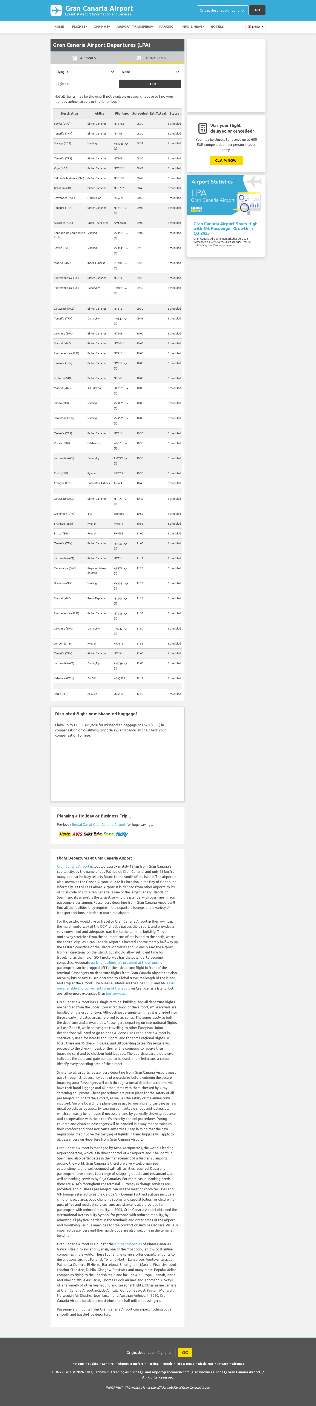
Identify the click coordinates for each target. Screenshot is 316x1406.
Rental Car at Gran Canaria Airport (99, 824)
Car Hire (101, 26)
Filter (150, 84)
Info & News (192, 26)
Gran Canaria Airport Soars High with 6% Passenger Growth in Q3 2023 (225, 228)
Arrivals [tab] (87, 58)
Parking (166, 26)
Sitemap (238, 1363)
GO (257, 10)
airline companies (128, 1244)
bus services (115, 993)
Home (59, 26)
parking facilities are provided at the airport (125, 962)
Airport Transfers (134, 26)
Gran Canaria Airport (99, 10)
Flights (79, 26)
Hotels (217, 26)
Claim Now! (226, 160)
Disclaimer (205, 1363)
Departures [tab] (155, 58)
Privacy (222, 1363)
